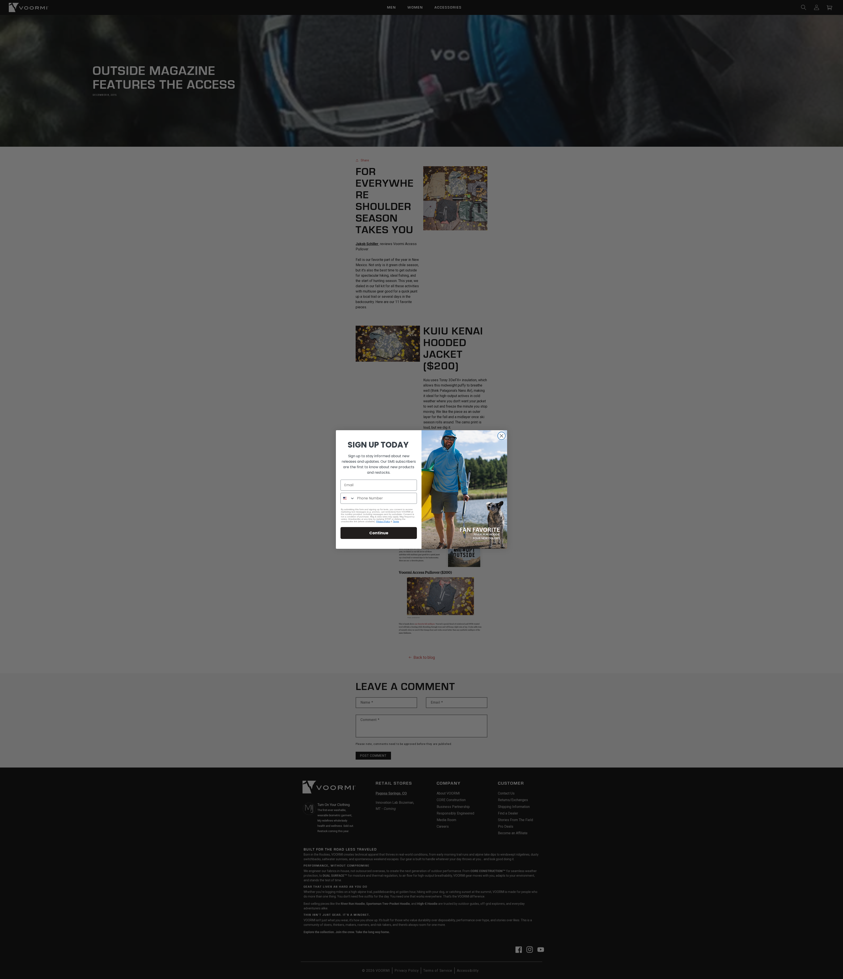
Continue (378, 533)
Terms (396, 521)
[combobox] (348, 498)
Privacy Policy (383, 521)
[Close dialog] (501, 436)
